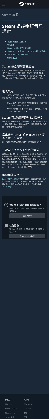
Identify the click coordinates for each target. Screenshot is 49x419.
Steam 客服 (10, 15)
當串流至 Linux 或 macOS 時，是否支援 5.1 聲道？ (27, 51)
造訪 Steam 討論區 (27, 236)
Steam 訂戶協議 (11, 408)
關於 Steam (9, 404)
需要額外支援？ (13, 58)
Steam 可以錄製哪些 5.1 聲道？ (19, 48)
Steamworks (10, 413)
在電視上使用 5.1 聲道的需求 (18, 54)
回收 (26, 417)
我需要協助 (27, 216)
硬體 (26, 413)
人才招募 (27, 408)
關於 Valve (28, 404)
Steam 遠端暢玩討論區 (10, 179)
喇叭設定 (10, 45)
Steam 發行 (9, 417)
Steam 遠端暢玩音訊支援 (16, 41)
